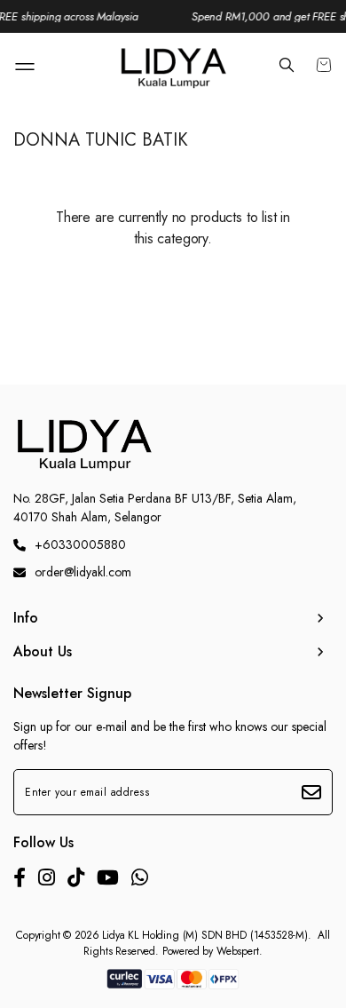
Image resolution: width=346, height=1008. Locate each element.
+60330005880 (80, 544)
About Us (42, 652)
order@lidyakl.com (83, 572)
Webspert (237, 951)
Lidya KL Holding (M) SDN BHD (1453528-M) (205, 935)
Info (25, 618)
